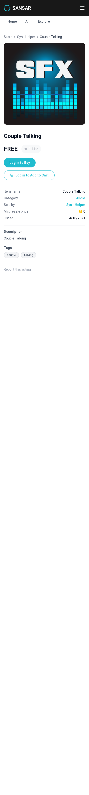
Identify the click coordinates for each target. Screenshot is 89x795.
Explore (44, 21)
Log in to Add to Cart (32, 175)
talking (28, 255)
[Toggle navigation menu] (82, 8)
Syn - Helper (26, 37)
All (27, 21)
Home (12, 21)
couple (11, 255)
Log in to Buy (19, 163)
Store (8, 37)
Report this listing (17, 269)
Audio (80, 198)
